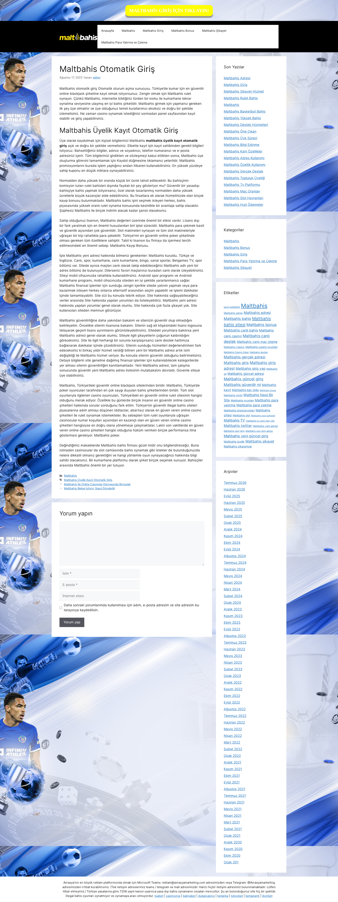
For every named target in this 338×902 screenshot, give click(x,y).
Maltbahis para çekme (253, 405)
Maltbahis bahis (237, 318)
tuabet (159, 896)
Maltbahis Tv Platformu (242, 185)
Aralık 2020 (233, 842)
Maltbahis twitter (238, 426)
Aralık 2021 (232, 762)
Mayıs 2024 (233, 576)
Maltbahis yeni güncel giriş (246, 436)
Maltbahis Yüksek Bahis (242, 118)
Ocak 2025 (232, 523)
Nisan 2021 (232, 816)
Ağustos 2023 (235, 636)
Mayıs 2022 (233, 729)
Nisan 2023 (233, 662)
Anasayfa (107, 31)
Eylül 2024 (232, 549)
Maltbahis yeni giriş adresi (259, 431)
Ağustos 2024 (235, 556)
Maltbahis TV (234, 420)
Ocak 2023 (232, 676)
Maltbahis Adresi (237, 78)
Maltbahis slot (241, 415)
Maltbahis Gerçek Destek (243, 171)
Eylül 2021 (232, 782)
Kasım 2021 (233, 769)
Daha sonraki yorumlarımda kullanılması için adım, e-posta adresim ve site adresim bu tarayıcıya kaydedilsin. (131, 607)
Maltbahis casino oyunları (261, 347)
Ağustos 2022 (235, 709)
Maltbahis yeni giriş (234, 431)
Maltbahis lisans (268, 390)
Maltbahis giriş (236, 363)
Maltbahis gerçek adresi (244, 357)
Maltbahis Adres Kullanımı (244, 158)
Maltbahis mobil (233, 395)
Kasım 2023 (233, 616)
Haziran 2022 (234, 722)
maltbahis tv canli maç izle (260, 420)
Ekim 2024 (232, 543)
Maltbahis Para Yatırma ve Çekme (124, 42)
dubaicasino (206, 896)
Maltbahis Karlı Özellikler (243, 151)
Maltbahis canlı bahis (241, 330)
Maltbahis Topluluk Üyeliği (244, 178)
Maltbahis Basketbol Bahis (244, 111)
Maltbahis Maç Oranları (242, 191)
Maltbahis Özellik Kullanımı (244, 165)
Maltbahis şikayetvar (238, 446)
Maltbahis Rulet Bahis (241, 98)
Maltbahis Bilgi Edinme (241, 145)
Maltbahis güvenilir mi (242, 384)
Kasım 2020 (233, 849)
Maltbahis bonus (261, 324)
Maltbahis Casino (234, 347)
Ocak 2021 (232, 836)
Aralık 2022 (233, 682)
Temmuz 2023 (235, 642)
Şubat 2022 (233, 749)
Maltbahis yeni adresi (265, 426)
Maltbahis (128, 31)
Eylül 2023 (232, 629)
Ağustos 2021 (234, 789)
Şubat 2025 (233, 516)
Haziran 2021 (234, 802)
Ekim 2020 (232, 856)
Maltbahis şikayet (259, 441)
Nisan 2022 (233, 736)
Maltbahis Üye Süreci (240, 138)
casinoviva (173, 896)
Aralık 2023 (233, 609)
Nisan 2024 (233, 583)
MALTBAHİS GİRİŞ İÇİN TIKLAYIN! (169, 10)
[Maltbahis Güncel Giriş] (78, 36)
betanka (222, 896)
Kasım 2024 (233, 536)
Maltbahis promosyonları (239, 410)
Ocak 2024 (232, 603)
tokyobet (237, 896)
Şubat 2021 (233, 829)
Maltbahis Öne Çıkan (240, 131)
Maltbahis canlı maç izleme (257, 342)
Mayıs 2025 (233, 509)
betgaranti (252, 896)
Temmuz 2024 (235, 563)
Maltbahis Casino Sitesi (236, 352)
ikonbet (267, 896)
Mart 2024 (232, 589)
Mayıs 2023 (233, 656)
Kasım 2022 (233, 689)
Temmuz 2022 (235, 716)
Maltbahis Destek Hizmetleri (246, 125)
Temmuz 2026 (235, 483)
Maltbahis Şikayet (214, 31)
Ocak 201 (231, 862)
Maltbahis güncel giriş (243, 379)
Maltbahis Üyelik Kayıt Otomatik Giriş (88, 480)
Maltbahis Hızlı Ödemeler (243, 205)
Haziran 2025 (234, 503)
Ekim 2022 (232, 696)
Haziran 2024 (234, 569)
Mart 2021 (232, 822)
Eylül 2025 (232, 496)
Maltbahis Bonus (182, 31)
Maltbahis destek (259, 352)
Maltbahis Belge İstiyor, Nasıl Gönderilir (89, 488)
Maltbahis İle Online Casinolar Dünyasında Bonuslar (97, 484)
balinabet (189, 896)
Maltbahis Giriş (153, 31)
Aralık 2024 (233, 529)
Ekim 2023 (232, 623)
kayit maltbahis (232, 307)
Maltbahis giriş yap (250, 368)
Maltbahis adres (233, 313)
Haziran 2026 (234, 489)
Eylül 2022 (232, 702)
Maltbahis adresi (257, 313)
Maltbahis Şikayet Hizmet (244, 91)
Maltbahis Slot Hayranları (243, 198)
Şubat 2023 (233, 669)
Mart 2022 (232, 742)
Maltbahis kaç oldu (245, 390)
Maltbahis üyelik (234, 441)
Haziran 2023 (234, 649)
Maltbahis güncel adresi (245, 374)
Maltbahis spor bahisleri (263, 415)
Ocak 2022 (232, 756)
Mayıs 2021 (233, 809)
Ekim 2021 (232, 776)
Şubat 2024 (233, 596)
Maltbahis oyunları (242, 400)
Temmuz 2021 (235, 796)
